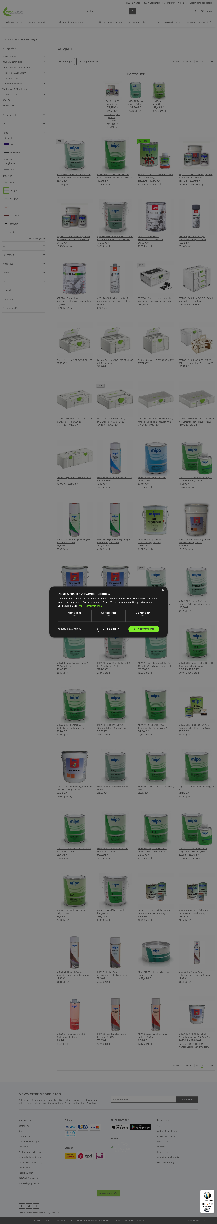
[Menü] (212, 1192)
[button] (69, 629)
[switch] (207, 1210)
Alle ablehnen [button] (111, 629)
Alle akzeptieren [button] (144, 629)
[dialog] (108, 612)
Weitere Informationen (90, 605)
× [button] (163, 590)
